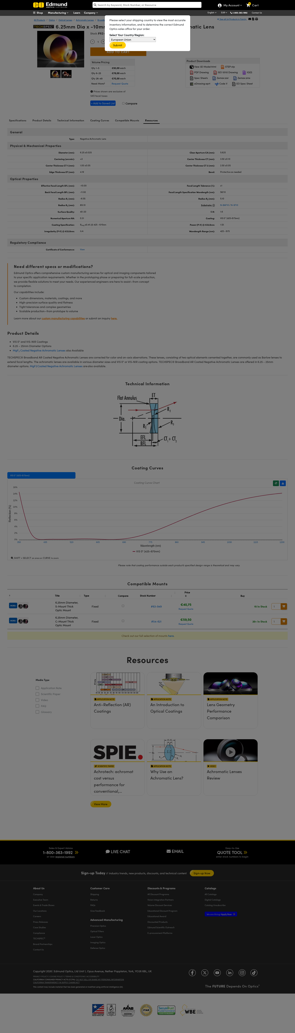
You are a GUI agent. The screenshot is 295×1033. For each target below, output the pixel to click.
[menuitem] (41, 13)
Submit (117, 45)
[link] (253, 2)
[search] (147, 5)
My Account (231, 5)
